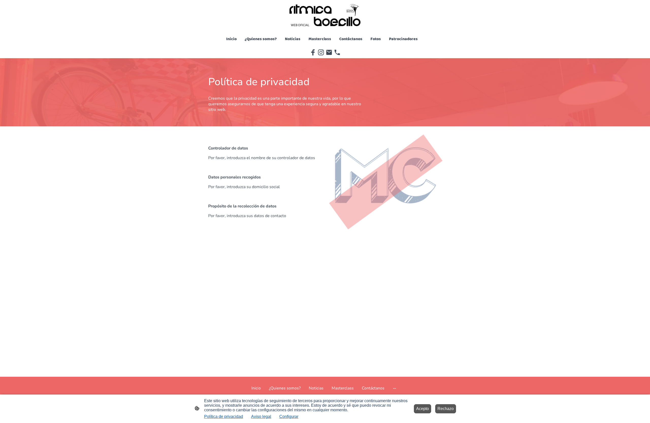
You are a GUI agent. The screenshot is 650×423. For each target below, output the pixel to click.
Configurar (288, 416)
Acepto (422, 408)
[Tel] (337, 52)
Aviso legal (261, 416)
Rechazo (445, 408)
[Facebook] (313, 52)
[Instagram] (321, 52)
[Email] (329, 52)
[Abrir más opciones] (394, 388)
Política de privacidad (223, 416)
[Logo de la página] (325, 15)
